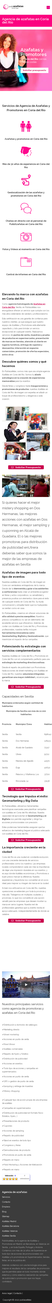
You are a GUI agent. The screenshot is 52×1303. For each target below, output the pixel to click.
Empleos (6, 1207)
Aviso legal (7, 1293)
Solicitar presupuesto (34, 70)
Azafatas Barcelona (10, 1226)
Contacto (6, 1202)
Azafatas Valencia (9, 1231)
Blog (4, 1212)
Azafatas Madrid (9, 1221)
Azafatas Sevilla (9, 1236)
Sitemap (5, 1216)
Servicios (6, 1197)
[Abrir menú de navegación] (48, 7)
